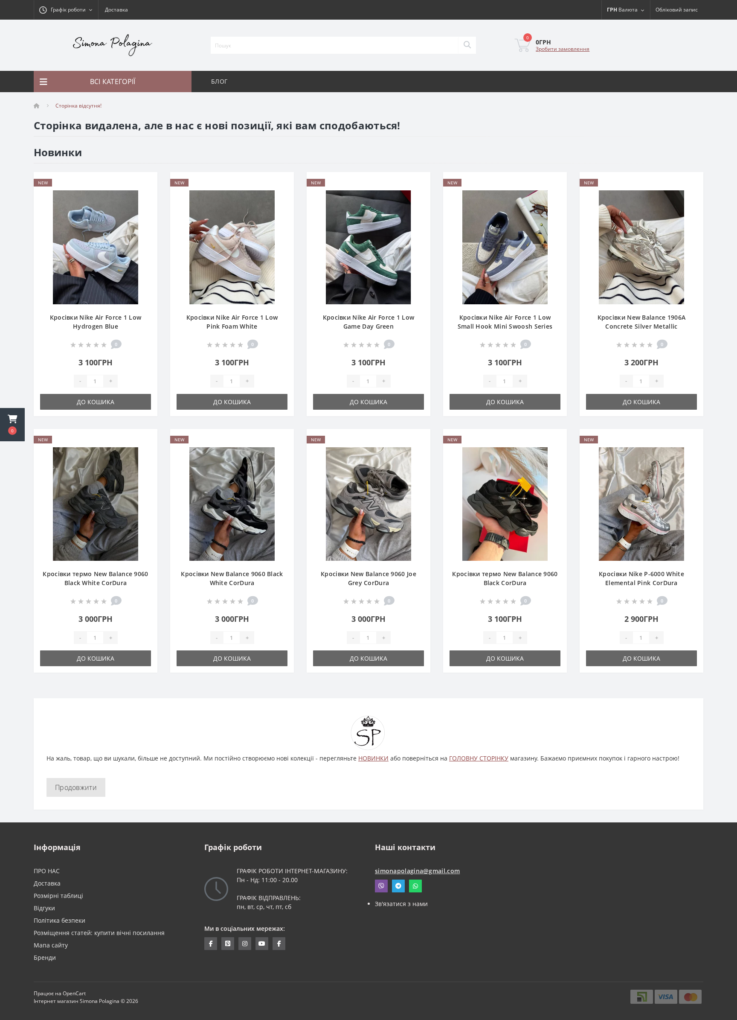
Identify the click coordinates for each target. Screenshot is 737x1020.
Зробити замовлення (562, 48)
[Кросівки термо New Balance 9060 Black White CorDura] (95, 503)
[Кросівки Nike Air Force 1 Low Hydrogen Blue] (95, 246)
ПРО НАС (47, 871)
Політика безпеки (59, 920)
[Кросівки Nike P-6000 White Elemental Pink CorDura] (641, 503)
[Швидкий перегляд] (144, 210)
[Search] (467, 45)
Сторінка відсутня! (78, 105)
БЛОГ (219, 81)
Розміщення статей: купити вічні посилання (99, 933)
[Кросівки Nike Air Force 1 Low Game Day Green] (368, 246)
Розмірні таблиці (58, 896)
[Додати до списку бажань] (144, 183)
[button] (12, 424)
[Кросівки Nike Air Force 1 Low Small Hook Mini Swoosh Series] (505, 246)
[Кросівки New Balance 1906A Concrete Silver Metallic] (641, 246)
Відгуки (44, 908)
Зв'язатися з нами (401, 904)
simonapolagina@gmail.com (417, 871)
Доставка (116, 9)
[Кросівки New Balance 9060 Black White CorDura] (232, 503)
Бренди (45, 957)
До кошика (95, 402)
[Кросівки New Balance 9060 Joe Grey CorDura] (368, 503)
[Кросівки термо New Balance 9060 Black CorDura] (505, 503)
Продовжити (76, 787)
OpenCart (74, 993)
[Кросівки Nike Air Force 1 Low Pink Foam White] (232, 246)
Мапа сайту (51, 945)
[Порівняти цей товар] (144, 196)
